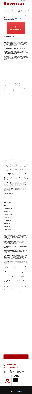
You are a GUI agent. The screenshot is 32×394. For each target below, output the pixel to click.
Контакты (5, 372)
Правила (5, 371)
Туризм (8, 11)
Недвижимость (12, 11)
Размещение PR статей (20, 371)
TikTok (12, 370)
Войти (27, 0)
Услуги (21, 11)
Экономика (17, 11)
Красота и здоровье (26, 11)
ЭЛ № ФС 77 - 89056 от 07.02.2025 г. (21, 388)
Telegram (12, 371)
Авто (10, 11)
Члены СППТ (19, 372)
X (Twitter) (12, 372)
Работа (15, 11)
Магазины (24, 11)
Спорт (5, 11)
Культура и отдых (19, 11)
